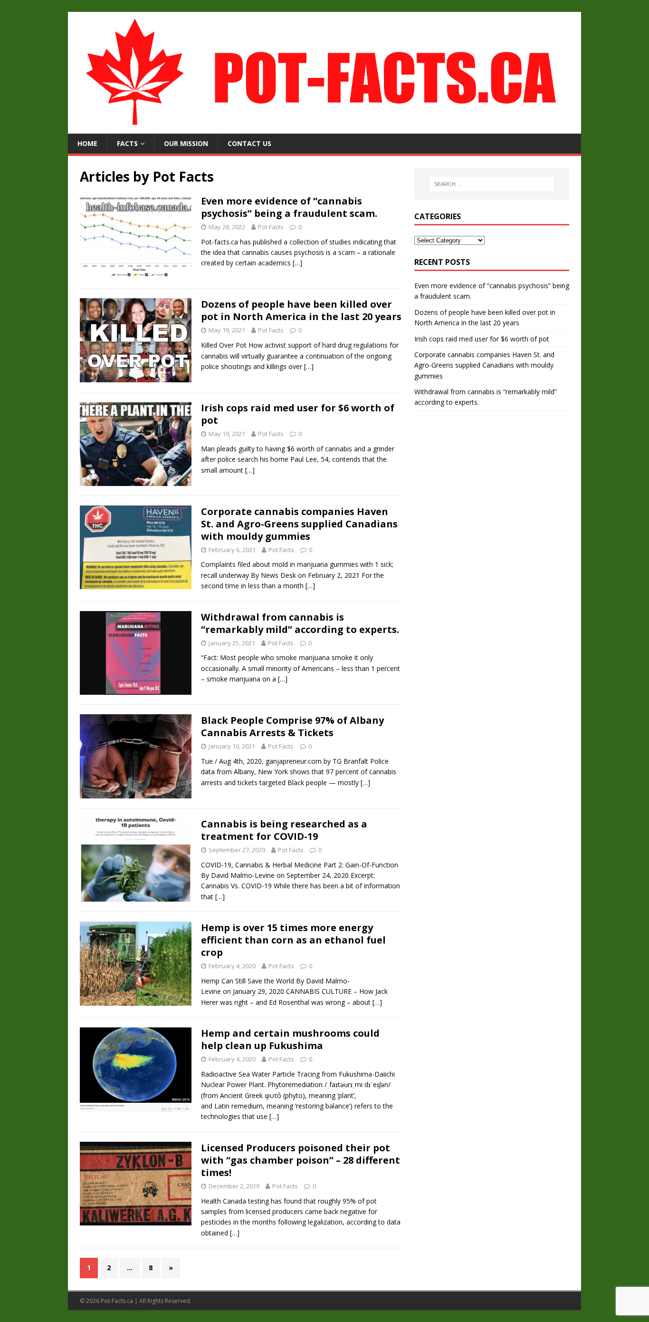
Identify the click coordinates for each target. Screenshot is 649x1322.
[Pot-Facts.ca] (324, 128)
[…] (297, 262)
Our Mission (186, 143)
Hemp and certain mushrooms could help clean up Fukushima (290, 1039)
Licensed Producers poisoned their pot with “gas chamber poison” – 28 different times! (300, 1160)
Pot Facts (271, 227)
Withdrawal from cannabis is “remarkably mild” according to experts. (300, 623)
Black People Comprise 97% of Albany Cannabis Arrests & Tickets (292, 726)
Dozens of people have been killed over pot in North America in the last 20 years (301, 310)
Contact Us (249, 143)
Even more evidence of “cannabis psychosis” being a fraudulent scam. (289, 207)
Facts (127, 143)
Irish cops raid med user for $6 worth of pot (297, 414)
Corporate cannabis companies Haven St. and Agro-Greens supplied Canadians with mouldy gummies (299, 524)
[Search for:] (492, 184)
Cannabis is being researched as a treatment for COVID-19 (284, 830)
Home (87, 143)
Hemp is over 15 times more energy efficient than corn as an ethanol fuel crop (293, 940)
